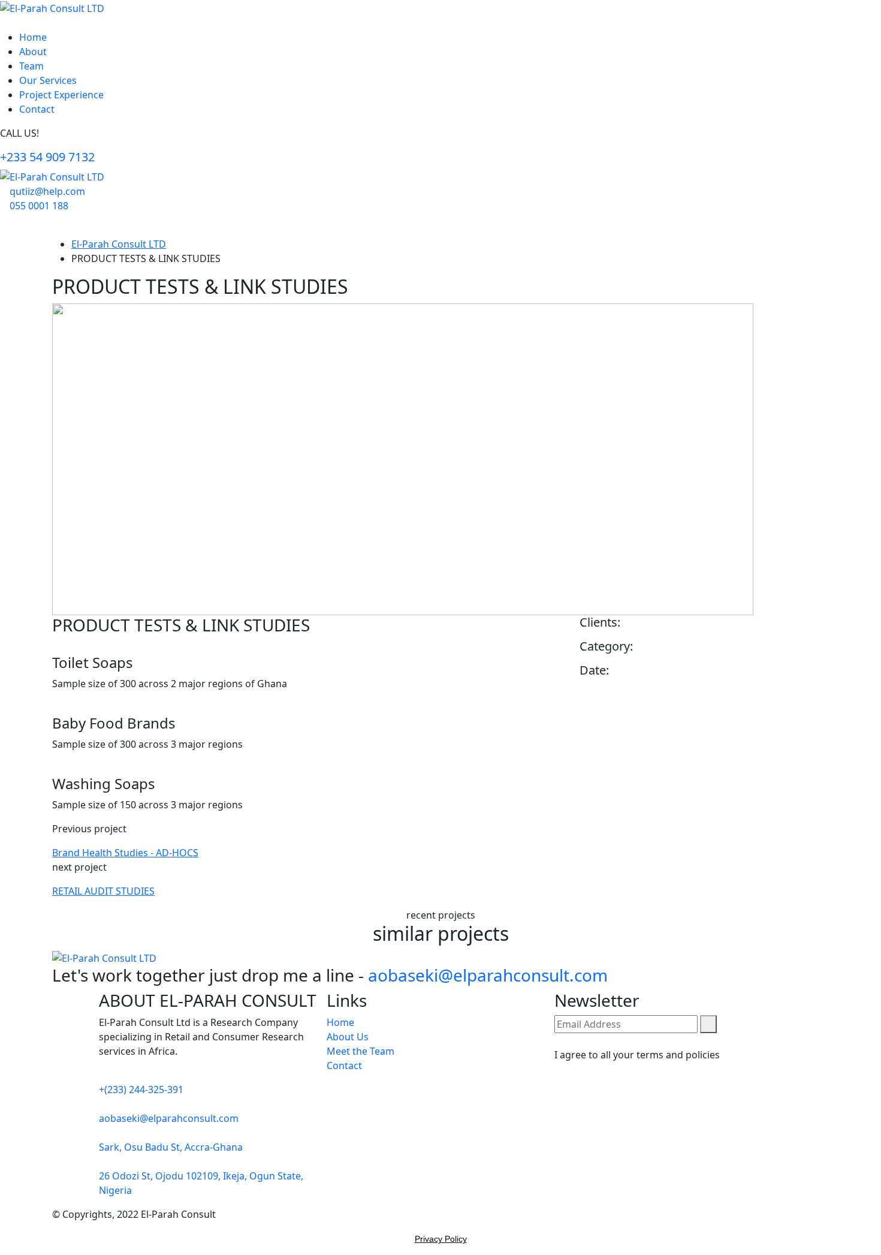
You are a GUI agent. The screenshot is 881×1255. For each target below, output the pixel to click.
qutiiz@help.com (47, 191)
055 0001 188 (39, 205)
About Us (348, 1036)
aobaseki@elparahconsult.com (488, 975)
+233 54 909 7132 (47, 157)
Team (31, 66)
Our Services (48, 80)
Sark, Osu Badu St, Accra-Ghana (171, 1147)
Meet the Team (360, 1051)
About (33, 51)
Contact (37, 109)
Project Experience (61, 94)
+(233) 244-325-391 (141, 1089)
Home (33, 37)
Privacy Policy (441, 1239)
